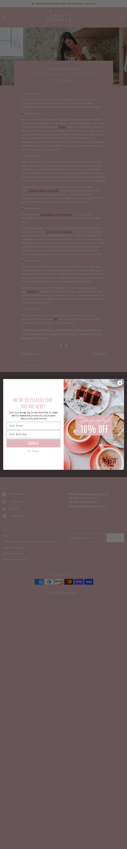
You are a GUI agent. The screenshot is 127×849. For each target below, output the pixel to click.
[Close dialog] (120, 383)
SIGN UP (33, 443)
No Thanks (33, 451)
